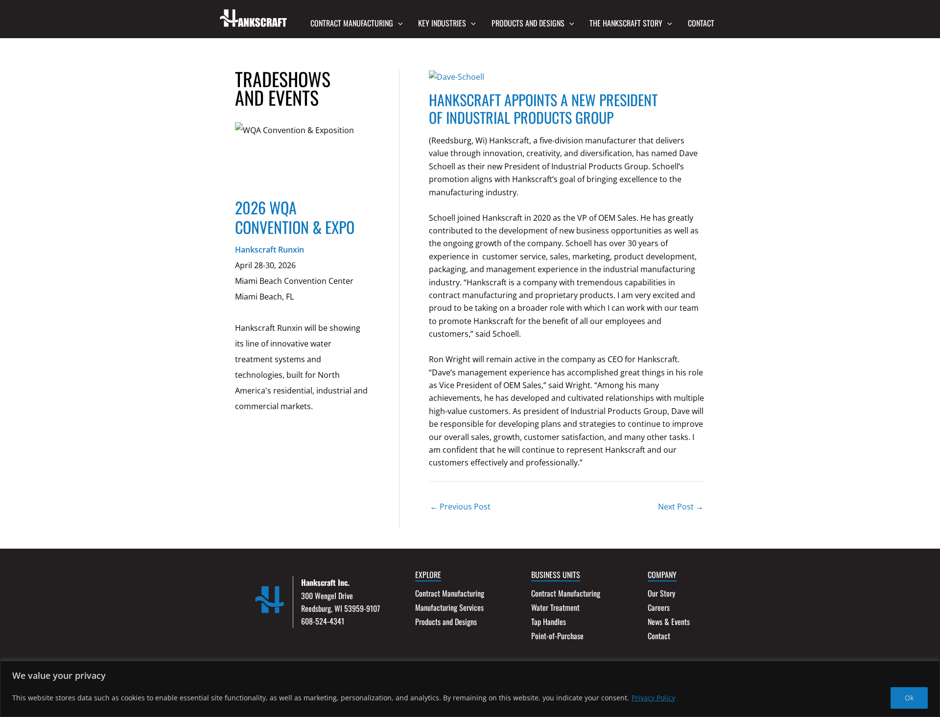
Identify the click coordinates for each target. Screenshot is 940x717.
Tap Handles (548, 621)
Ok (909, 697)
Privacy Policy (653, 697)
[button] (398, 23)
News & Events (669, 621)
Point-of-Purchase (557, 636)
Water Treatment (555, 607)
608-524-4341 (322, 621)
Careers (659, 607)
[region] (470, 689)
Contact (659, 636)
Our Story (661, 593)
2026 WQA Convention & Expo (294, 217)
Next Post (681, 506)
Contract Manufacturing (449, 593)
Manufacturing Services (449, 607)
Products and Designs (446, 621)
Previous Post (460, 506)
